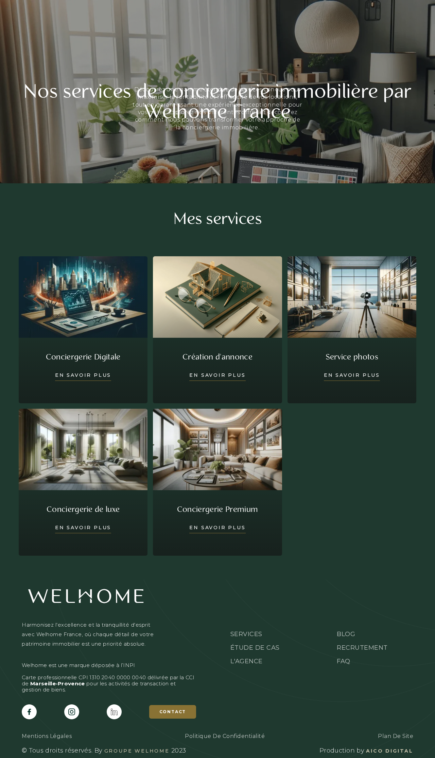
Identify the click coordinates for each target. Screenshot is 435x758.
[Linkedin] (114, 711)
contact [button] (334, 12)
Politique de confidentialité (225, 736)
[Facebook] (29, 711)
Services (142, 12)
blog (266, 12)
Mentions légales (47, 736)
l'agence (233, 12)
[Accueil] (109, 596)
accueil (104, 12)
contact (172, 711)
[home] (53, 12)
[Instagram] (71, 711)
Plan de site (395, 736)
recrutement (362, 647)
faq (291, 12)
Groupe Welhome (137, 751)
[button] (392, 12)
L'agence (246, 661)
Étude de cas (188, 12)
